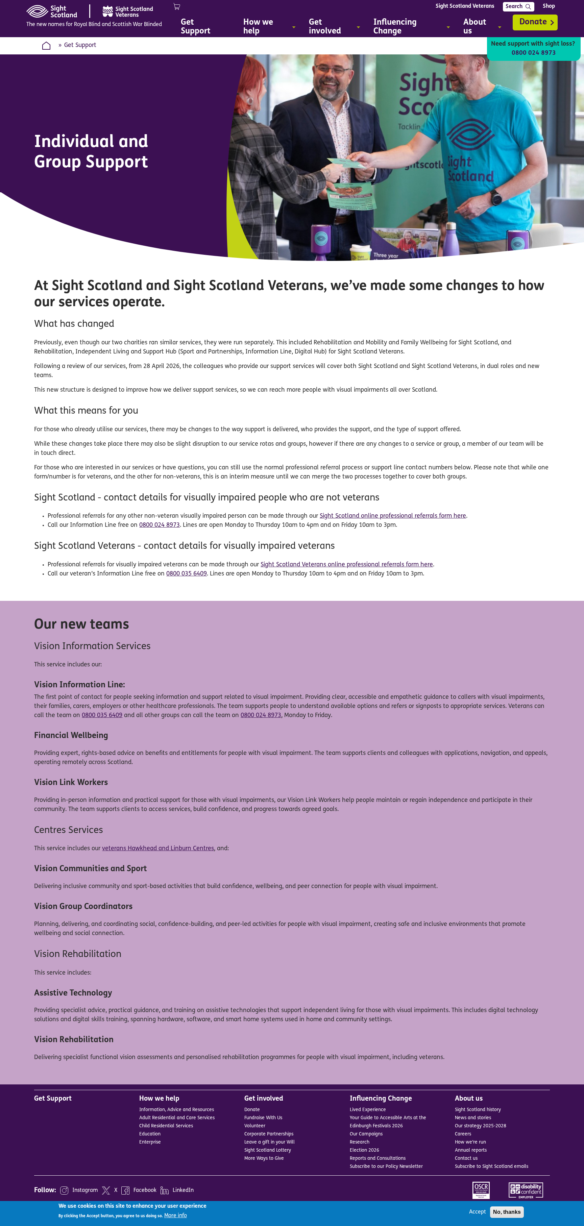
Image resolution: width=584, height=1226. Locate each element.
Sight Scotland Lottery (267, 1150)
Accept (477, 1212)
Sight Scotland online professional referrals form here (393, 516)
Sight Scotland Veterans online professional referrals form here (347, 565)
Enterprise (150, 1142)
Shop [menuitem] (549, 6)
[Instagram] (64, 1190)
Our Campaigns (366, 1134)
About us (469, 1099)
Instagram (85, 1190)
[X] (106, 1190)
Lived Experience (368, 1109)
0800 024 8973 (534, 53)
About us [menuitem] (471, 28)
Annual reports (471, 1150)
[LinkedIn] (165, 1190)
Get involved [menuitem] (321, 28)
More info (175, 1216)
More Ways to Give (264, 1158)
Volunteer (254, 1126)
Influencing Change (381, 1099)
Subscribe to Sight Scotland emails (491, 1166)
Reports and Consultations (378, 1158)
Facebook (144, 1190)
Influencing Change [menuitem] (392, 28)
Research (359, 1142)
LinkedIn (183, 1190)
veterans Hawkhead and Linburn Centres (158, 849)
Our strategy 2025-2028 (480, 1126)
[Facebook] (125, 1190)
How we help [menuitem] (255, 28)
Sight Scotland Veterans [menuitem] (465, 6)
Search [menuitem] (514, 6)
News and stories (473, 1118)
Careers (463, 1134)
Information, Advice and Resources (176, 1109)
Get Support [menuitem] (196, 27)
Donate (533, 22)
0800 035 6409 (186, 574)
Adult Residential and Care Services (177, 1118)
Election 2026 (364, 1150)
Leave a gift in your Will (269, 1142)
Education (150, 1134)
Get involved (263, 1099)
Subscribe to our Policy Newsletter (386, 1166)
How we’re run (470, 1142)
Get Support (53, 1099)
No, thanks (507, 1212)
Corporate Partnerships (268, 1134)
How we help (159, 1099)
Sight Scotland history (478, 1109)
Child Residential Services (166, 1126)
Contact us (466, 1158)
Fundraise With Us (263, 1118)
